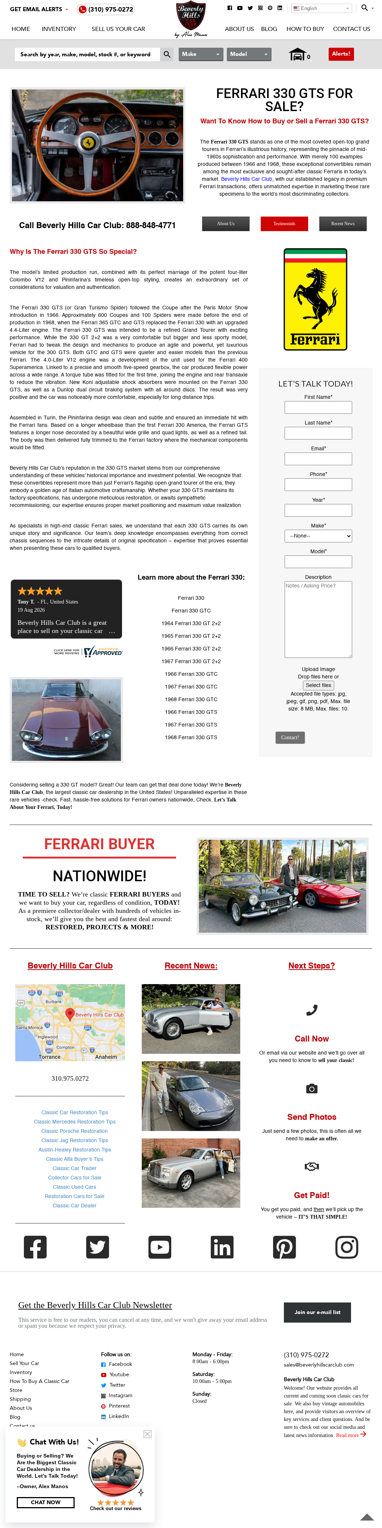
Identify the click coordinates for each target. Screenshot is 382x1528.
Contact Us (351, 29)
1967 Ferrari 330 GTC (191, 687)
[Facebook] (230, 8)
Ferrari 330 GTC (191, 611)
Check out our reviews (115, 1508)
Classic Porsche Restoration (74, 1131)
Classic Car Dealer (75, 1206)
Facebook (119, 1364)
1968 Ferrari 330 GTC (191, 699)
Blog (269, 29)
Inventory (59, 29)
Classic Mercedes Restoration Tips (75, 1122)
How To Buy (305, 29)
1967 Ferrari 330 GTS (191, 725)
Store (16, 1390)
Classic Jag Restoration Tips (74, 1140)
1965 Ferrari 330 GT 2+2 (191, 636)
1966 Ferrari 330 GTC (191, 674)
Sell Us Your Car (118, 29)
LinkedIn (118, 1416)
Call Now (312, 1039)
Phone (318, 474)
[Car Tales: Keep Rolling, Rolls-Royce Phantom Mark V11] (191, 1173)
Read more (348, 1435)
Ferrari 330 (191, 598)
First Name (318, 397)
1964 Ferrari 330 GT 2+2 (191, 623)
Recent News (343, 223)
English (308, 8)
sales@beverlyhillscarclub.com (319, 1364)
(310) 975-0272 (306, 1355)
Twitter (116, 1385)
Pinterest (118, 1405)
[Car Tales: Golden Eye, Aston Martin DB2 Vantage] (191, 1019)
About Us (239, 29)
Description (318, 577)
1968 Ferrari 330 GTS (191, 737)
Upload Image (318, 669)
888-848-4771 (151, 226)
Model (318, 551)
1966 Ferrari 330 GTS (191, 712)
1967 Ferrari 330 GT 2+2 (191, 661)
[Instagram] (260, 8)
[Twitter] (250, 8)
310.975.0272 (70, 1078)
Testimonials (284, 223)
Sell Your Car (24, 1363)
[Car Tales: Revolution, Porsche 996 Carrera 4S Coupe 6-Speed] (191, 1096)
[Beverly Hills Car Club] (191, 37)
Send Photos (311, 1117)
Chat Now (45, 1502)
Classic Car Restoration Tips (74, 1112)
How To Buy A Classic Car (39, 1381)
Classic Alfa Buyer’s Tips (74, 1159)
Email (318, 448)
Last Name (318, 423)
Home (21, 29)
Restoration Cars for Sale (74, 1196)
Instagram (119, 1395)
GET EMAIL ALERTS (36, 9)
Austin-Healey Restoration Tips (74, 1150)
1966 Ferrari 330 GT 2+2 (191, 649)
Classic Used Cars (74, 1187)
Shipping (20, 1399)
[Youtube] (239, 8)
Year (318, 500)
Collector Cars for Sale (74, 1178)
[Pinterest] (270, 8)
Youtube (118, 1374)
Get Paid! (311, 1196)
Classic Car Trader (75, 1168)
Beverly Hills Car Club (246, 179)
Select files (318, 685)
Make (318, 526)
